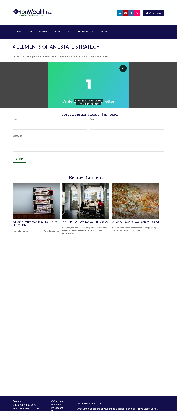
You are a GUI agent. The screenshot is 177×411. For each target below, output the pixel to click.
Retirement (57, 404)
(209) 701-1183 (31, 408)
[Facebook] (131, 13)
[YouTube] (125, 13)
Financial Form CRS (92, 403)
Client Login (155, 13)
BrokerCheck (150, 409)
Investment (57, 408)
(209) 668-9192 (28, 405)
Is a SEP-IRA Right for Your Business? (85, 221)
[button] (18, 31)
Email (93, 119)
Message (17, 136)
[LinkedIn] (120, 13)
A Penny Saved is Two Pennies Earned (135, 221)
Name (16, 119)
